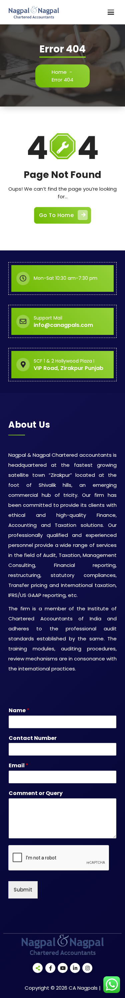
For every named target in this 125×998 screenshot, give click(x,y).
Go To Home (56, 215)
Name (19, 710)
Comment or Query (36, 793)
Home (59, 71)
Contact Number (33, 738)
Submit (23, 889)
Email (18, 765)
